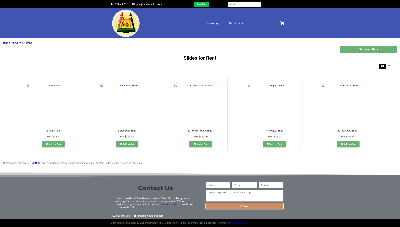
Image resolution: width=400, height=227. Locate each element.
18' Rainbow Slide (126, 130)
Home (6, 42)
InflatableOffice (238, 222)
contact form (168, 204)
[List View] (389, 66)
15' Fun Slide (52, 130)
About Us (234, 23)
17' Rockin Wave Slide (200, 130)
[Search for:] (244, 4)
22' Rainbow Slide (347, 130)
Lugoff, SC (35, 163)
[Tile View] (382, 66)
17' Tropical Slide (273, 130)
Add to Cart (54, 144)
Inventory (212, 23)
